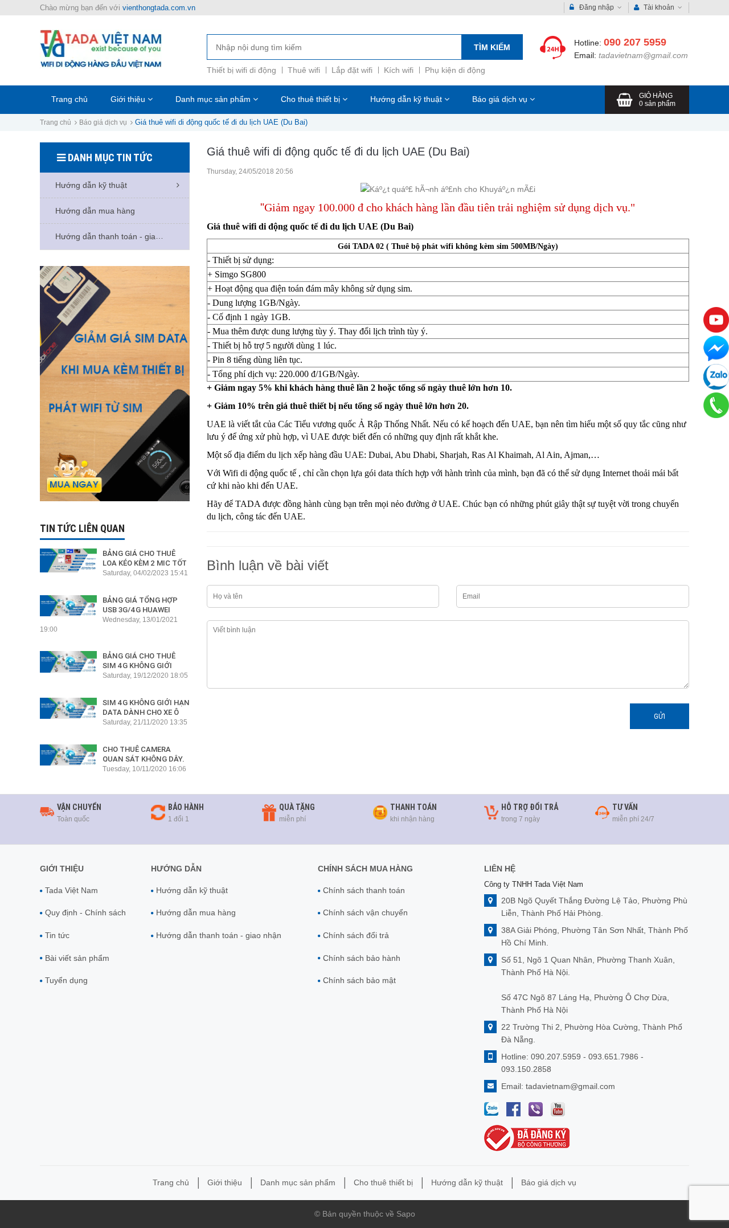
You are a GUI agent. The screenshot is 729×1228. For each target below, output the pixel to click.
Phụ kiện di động (455, 70)
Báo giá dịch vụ (501, 99)
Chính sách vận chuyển (365, 912)
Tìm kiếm (492, 47)
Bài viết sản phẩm (77, 958)
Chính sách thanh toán (364, 890)
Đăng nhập (597, 7)
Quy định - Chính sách (85, 912)
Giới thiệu (129, 99)
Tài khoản (659, 7)
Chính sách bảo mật (359, 980)
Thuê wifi (304, 70)
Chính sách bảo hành (361, 958)
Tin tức (57, 935)
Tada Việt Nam (71, 890)
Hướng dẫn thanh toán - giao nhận (218, 935)
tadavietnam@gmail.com (643, 55)
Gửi (659, 716)
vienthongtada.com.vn (158, 7)
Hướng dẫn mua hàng (196, 912)
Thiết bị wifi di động (241, 70)
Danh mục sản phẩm (214, 99)
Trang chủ (69, 99)
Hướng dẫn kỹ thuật (407, 99)
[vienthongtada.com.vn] (101, 48)
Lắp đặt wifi (351, 70)
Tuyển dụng (66, 980)
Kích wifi (398, 70)
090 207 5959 (635, 42)
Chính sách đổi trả (356, 935)
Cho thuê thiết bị (311, 99)
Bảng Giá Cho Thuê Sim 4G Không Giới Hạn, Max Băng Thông (145, 665)
